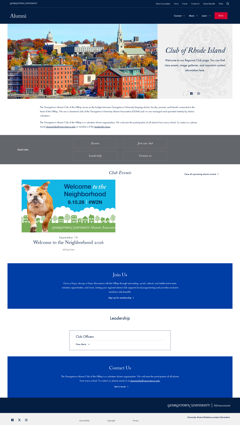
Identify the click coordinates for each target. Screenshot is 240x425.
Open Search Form (228, 4)
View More (81, 344)
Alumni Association (163, 3)
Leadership (95, 156)
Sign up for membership (120, 297)
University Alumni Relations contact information (208, 417)
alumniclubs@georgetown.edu (61, 126)
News (176, 3)
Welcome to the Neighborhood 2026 (68, 243)
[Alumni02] (18, 16)
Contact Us (195, 3)
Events (184, 3)
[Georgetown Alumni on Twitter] (20, 419)
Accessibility (84, 420)
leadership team (102, 126)
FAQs (221, 3)
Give (221, 15)
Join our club (145, 143)
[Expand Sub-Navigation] (184, 15)
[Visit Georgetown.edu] (24, 4)
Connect (178, 15)
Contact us (145, 156)
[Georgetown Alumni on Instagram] (27, 419)
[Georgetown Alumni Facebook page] (13, 419)
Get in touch (120, 386)
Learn (204, 15)
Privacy (136, 420)
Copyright (111, 420)
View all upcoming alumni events (200, 174)
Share (191, 15)
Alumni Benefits (209, 3)
